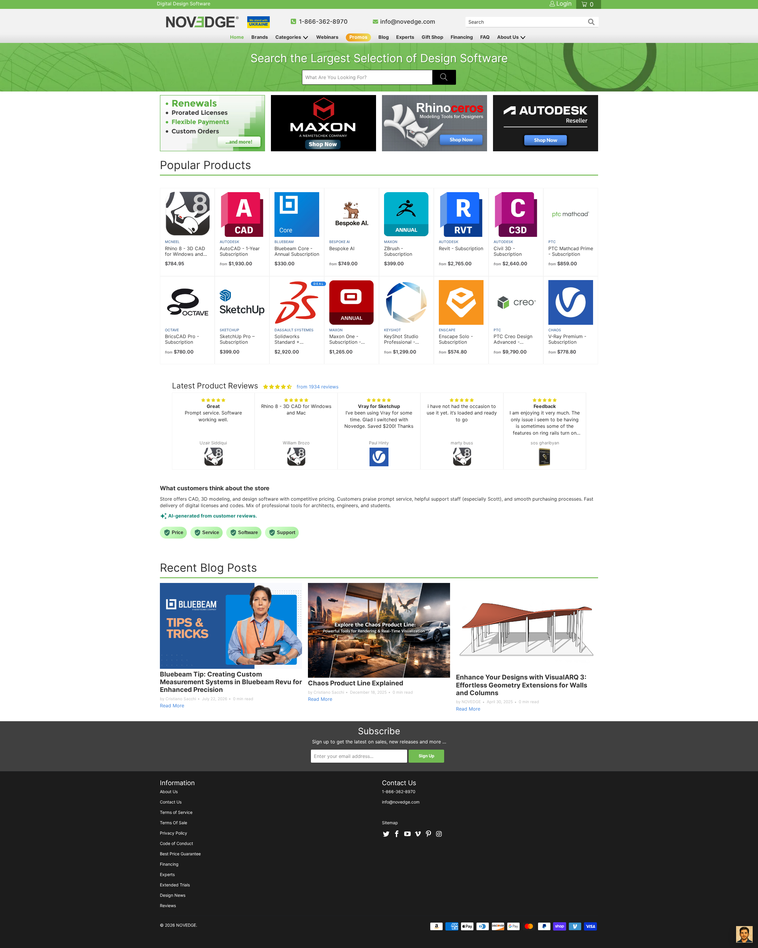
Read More (172, 705)
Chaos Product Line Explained (355, 683)
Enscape (447, 330)
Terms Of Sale (173, 822)
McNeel (172, 242)
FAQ (485, 37)
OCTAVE (172, 330)
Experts (405, 37)
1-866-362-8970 (323, 21)
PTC (552, 242)
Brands (259, 37)
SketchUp (229, 330)
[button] (182, 437)
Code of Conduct (176, 843)
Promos (358, 37)
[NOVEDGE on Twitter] (386, 834)
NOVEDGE (186, 925)
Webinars (327, 37)
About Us (508, 37)
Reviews (168, 905)
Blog (383, 37)
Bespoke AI (339, 242)
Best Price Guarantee (180, 853)
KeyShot (392, 330)
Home (237, 37)
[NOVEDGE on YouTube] (407, 834)
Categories (288, 37)
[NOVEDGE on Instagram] (439, 834)
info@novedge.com (407, 21)
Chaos (554, 330)
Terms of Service (176, 812)
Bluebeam (284, 242)
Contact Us (171, 801)
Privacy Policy (173, 832)
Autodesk (229, 242)
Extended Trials (175, 884)
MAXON (390, 242)
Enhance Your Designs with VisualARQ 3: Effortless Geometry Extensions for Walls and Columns (521, 685)
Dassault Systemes (294, 330)
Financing (462, 37)
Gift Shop (432, 37)
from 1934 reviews (317, 387)
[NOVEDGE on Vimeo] (418, 834)
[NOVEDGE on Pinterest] (428, 834)
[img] (277, 387)
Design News (172, 895)
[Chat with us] (744, 934)
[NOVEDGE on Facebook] (397, 834)
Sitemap (390, 822)
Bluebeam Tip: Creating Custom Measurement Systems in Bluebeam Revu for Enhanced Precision (231, 682)
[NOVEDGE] (203, 22)
